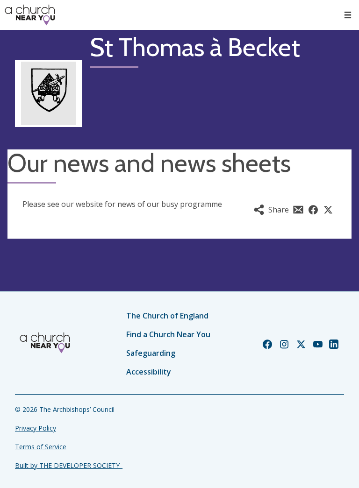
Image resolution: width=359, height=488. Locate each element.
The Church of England (167, 316)
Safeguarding (150, 353)
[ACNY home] (30, 15)
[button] (348, 15)
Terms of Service (40, 446)
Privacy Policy (35, 428)
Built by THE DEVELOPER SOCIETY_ (68, 465)
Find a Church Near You (168, 334)
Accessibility (148, 372)
